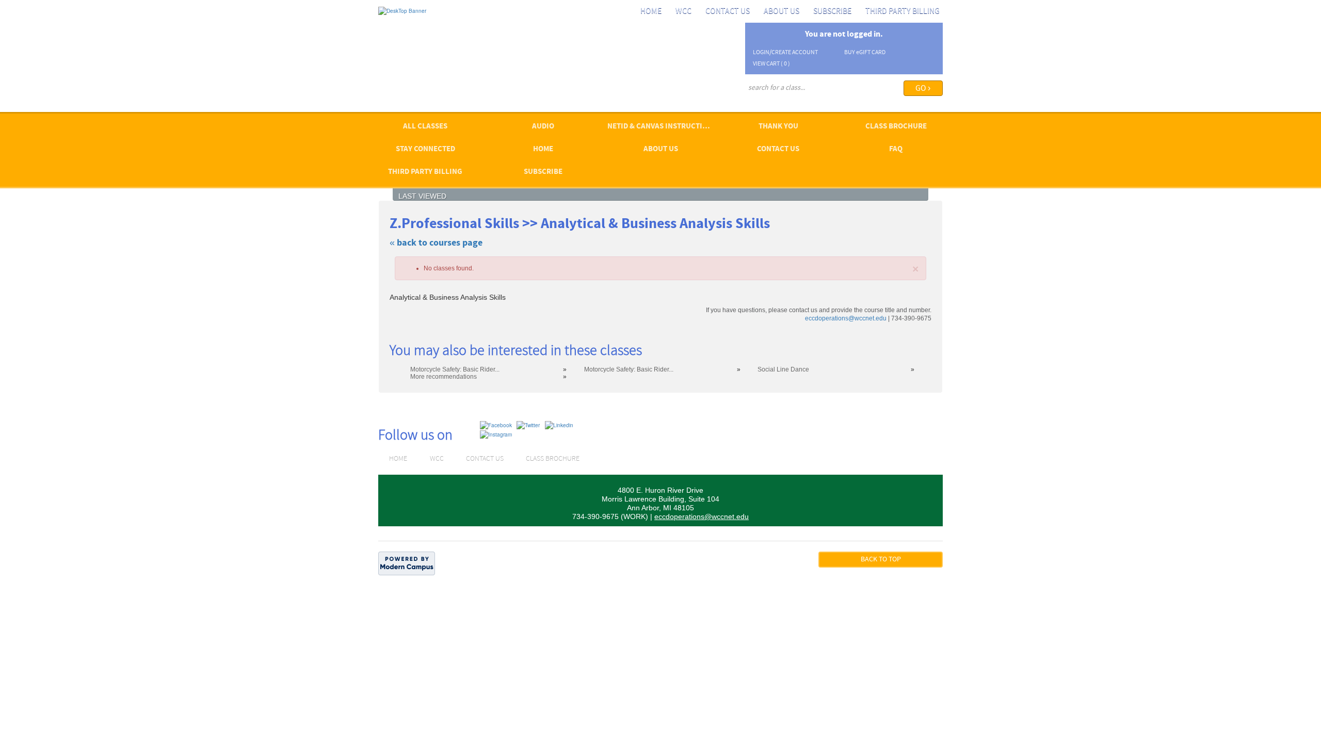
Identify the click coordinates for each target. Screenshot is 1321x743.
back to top (881, 559)
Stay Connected (425, 149)
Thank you (778, 127)
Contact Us (727, 11)
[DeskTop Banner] (402, 10)
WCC (683, 11)
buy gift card (864, 53)
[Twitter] (528, 424)
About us (781, 11)
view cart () (771, 64)
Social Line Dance (783, 369)
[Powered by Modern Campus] (406, 563)
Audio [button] (543, 127)
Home (651, 11)
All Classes (425, 127)
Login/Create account (785, 53)
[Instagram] (496, 434)
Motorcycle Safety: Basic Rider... (455, 369)
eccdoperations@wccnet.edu (846, 318)
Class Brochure (896, 127)
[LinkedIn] (559, 424)
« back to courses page (436, 243)
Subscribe (832, 11)
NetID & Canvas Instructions (662, 127)
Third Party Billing (902, 11)
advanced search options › (779, 102)
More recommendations (443, 376)
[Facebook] (496, 424)
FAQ (896, 149)
